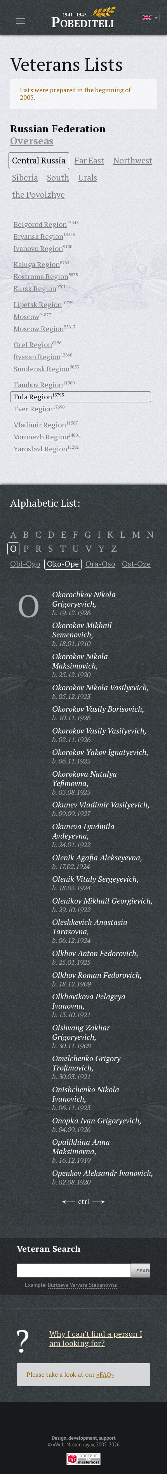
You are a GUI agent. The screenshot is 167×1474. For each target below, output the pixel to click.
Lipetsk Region (38, 304)
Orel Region (33, 344)
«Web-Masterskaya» (73, 1444)
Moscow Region (39, 328)
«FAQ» (105, 1374)
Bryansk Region (38, 236)
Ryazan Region (37, 356)
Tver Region (33, 408)
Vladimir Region (40, 424)
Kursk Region (35, 288)
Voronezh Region (41, 436)
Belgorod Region (40, 224)
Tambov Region (38, 384)
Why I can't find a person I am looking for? (95, 1338)
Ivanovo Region (38, 248)
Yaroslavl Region (40, 448)
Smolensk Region (42, 368)
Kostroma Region (41, 276)
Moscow (26, 316)
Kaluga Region (37, 264)
